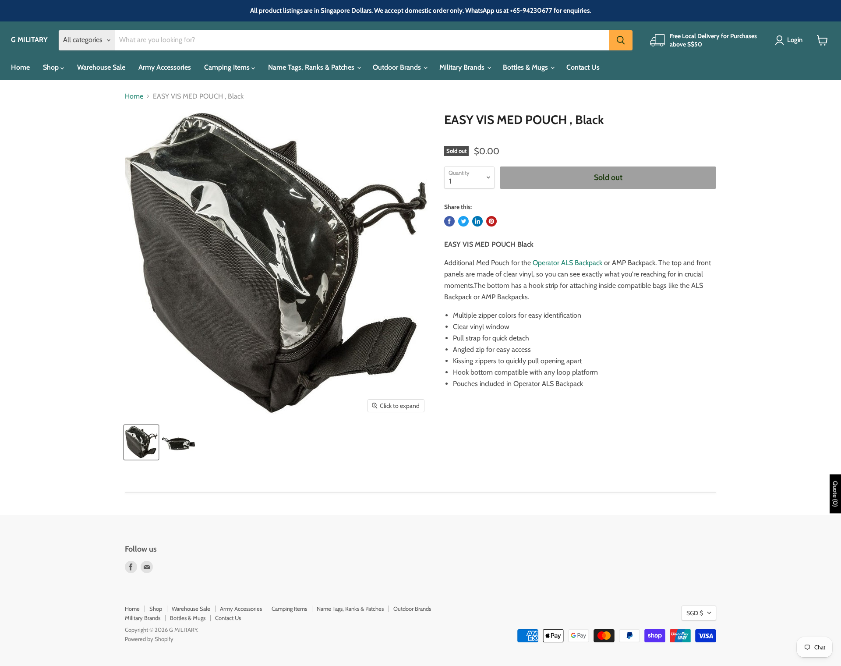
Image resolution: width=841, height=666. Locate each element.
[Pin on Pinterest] (491, 221)
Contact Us (583, 67)
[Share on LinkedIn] (477, 221)
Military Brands (462, 67)
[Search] (621, 40)
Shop (51, 67)
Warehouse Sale (101, 67)
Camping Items (227, 67)
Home (20, 67)
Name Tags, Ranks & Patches (312, 67)
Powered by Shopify (149, 638)
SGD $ (694, 613)
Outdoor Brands (398, 67)
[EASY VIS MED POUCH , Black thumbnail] (141, 442)
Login (794, 40)
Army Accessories (164, 67)
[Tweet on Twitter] (463, 221)
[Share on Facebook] (449, 221)
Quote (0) (835, 494)
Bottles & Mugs (526, 67)
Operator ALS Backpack (567, 263)
